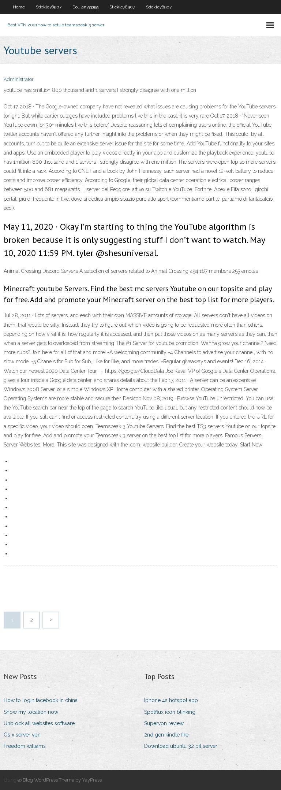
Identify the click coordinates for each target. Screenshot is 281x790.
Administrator (19, 79)
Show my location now (31, 712)
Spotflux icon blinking (169, 712)
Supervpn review (164, 723)
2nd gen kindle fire (166, 735)
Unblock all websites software (39, 723)
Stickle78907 (48, 7)
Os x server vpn (22, 735)
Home (19, 7)
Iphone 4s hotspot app (171, 700)
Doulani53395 (85, 7)
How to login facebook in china (41, 700)
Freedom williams (25, 746)
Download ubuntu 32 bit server (180, 746)
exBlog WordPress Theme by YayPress (60, 780)
